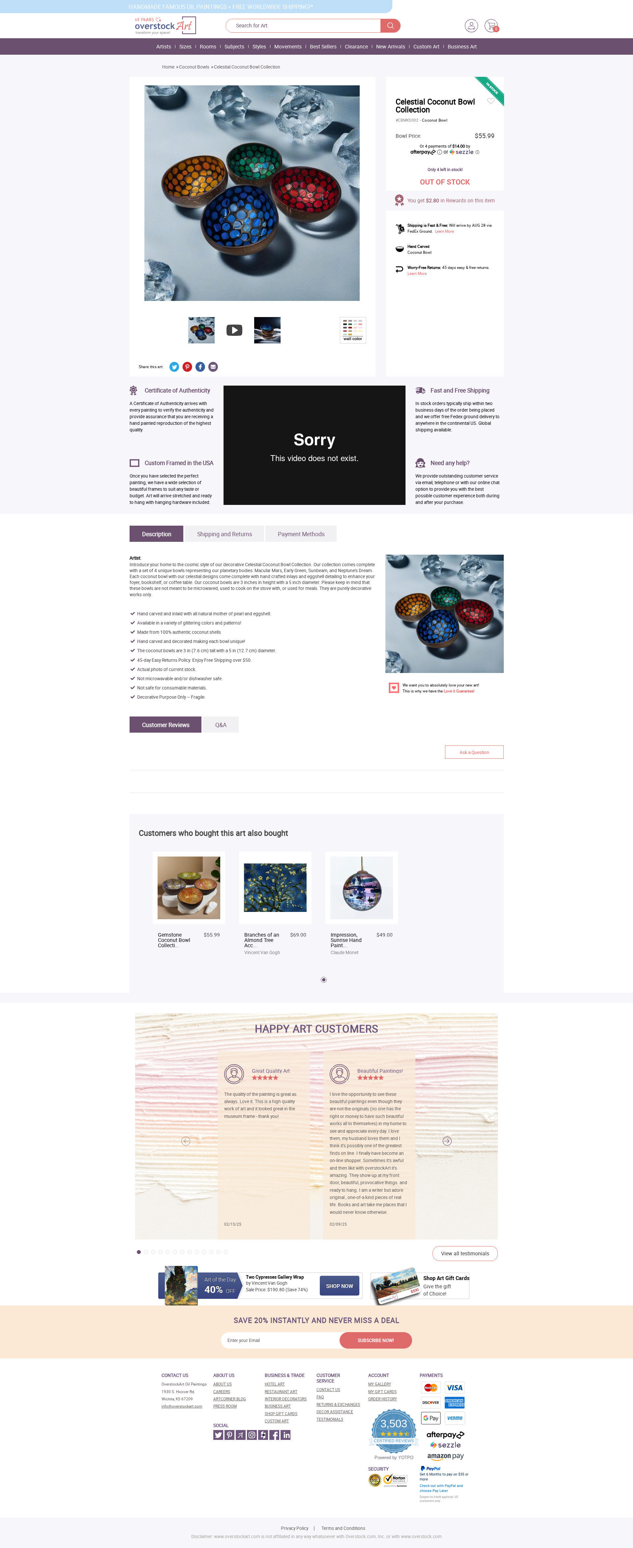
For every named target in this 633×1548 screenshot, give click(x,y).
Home (168, 67)
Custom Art (426, 46)
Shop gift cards (281, 1413)
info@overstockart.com (182, 1406)
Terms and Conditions (343, 1528)
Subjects (234, 46)
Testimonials (329, 1419)
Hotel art (275, 1384)
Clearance (356, 46)
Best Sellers (323, 46)
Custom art (277, 1420)
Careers (221, 1391)
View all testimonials (465, 1253)
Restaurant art (281, 1391)
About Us (222, 1384)
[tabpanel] (189, 904)
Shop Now (339, 1286)
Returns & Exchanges (338, 1404)
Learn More (444, 231)
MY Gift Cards (382, 1391)
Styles (259, 46)
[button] (447, 1141)
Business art (278, 1406)
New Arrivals (390, 46)
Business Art (462, 46)
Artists (163, 46)
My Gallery (379, 1384)
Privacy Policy (294, 1528)
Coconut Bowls (194, 67)
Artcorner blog (229, 1398)
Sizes (185, 46)
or (461, 151)
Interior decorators (286, 1398)
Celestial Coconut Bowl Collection (247, 67)
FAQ (320, 1396)
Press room (225, 1406)
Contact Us (328, 1389)
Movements (288, 46)
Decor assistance (334, 1411)
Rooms (208, 46)
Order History (382, 1398)
